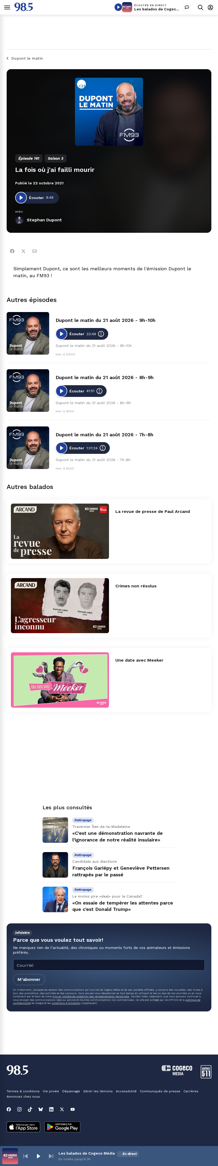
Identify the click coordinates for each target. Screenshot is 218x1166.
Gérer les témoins (98, 1091)
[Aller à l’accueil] (23, 9)
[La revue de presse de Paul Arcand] (60, 531)
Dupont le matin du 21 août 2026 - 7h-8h (104, 434)
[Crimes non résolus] (60, 605)
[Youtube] (72, 1109)
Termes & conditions (23, 1091)
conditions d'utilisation (66, 1003)
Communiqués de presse (160, 1091)
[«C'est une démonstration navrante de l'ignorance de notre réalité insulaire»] (55, 830)
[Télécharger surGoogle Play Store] (62, 1127)
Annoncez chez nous (23, 1096)
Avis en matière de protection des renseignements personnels (90, 996)
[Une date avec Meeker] (60, 680)
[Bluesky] (41, 1109)
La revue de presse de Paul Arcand (152, 511)
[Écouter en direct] (118, 7)
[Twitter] (23, 251)
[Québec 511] (206, 1077)
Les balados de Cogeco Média (162, 9)
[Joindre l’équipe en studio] (187, 7)
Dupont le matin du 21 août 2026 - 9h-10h (106, 320)
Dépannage (71, 1091)
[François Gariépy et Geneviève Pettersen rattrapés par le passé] (55, 865)
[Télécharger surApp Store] (23, 1127)
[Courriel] (34, 251)
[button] (25, 1156)
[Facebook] (12, 251)
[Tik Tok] (30, 1109)
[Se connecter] (210, 7)
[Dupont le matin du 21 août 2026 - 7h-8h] (28, 447)
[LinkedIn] (51, 1109)
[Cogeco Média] (177, 1073)
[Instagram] (19, 1109)
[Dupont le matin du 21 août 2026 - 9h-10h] (28, 333)
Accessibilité (126, 1091)
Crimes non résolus (136, 585)
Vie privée (51, 1091)
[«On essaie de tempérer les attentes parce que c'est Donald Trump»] (55, 899)
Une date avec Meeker (139, 660)
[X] (62, 1109)
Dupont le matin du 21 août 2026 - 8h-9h (105, 377)
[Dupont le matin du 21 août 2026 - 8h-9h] (28, 390)
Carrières (190, 1091)
